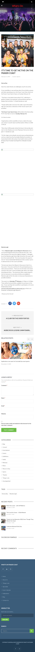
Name (3, 398)
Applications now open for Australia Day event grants (15, 361)
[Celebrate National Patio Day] (3, 528)
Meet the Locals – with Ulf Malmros (15, 505)
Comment (4, 385)
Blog (4, 444)
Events (14, 76)
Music (4, 465)
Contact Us (6, 600)
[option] (17, 353)
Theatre (5, 475)
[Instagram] (10, 569)
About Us (5, 579)
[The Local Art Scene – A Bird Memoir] (3, 514)
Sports (18, 76)
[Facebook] (3, 569)
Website (3, 413)
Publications (6, 593)
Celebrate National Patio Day (14, 526)
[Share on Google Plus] (18, 303)
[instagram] (19, 648)
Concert (5, 447)
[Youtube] (6, 569)
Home (4, 576)
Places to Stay (6, 468)
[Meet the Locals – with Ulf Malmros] (3, 507)
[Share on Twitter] (14, 303)
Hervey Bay (5, 493)
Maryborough (13, 493)
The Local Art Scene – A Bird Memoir (16, 512)
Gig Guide (5, 586)
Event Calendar (7, 590)
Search (32, 631)
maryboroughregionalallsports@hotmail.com (13, 288)
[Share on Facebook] (10, 303)
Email (3, 406)
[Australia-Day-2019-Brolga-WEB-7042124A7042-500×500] (16, 350)
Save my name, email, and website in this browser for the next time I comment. (16, 424)
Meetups (5, 462)
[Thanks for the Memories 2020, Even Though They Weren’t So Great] (3, 521)
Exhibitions (5, 456)
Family (4, 459)
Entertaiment (6, 450)
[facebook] (15, 648)
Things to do (6, 478)
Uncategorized (6, 481)
